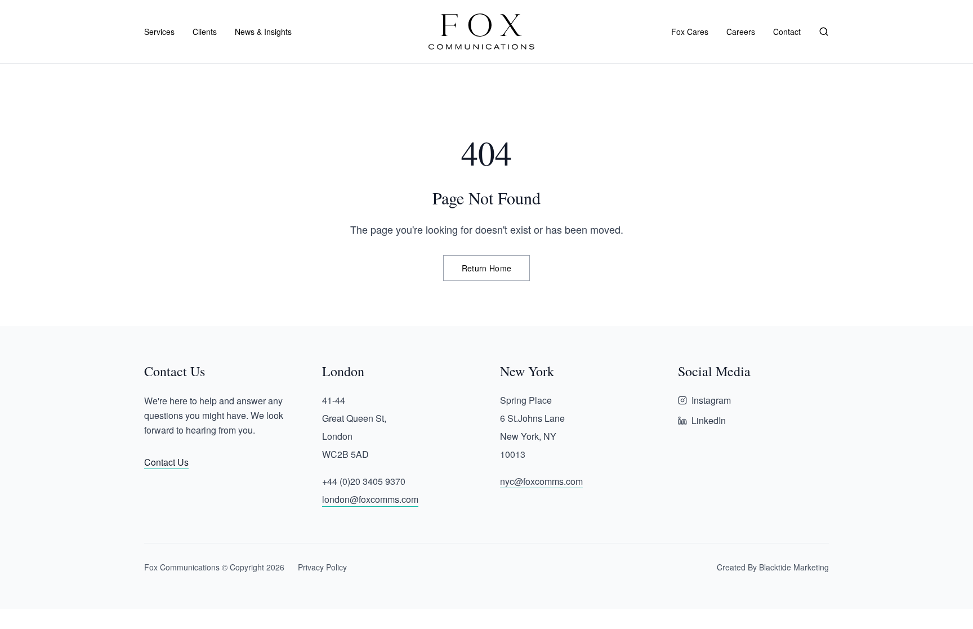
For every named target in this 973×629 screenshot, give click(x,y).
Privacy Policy (322, 567)
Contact (787, 31)
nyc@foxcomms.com (541, 481)
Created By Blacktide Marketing (773, 567)
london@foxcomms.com (370, 499)
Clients (205, 31)
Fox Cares (689, 31)
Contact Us (166, 462)
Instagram (711, 400)
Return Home (487, 268)
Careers (740, 31)
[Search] (824, 31)
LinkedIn (708, 420)
